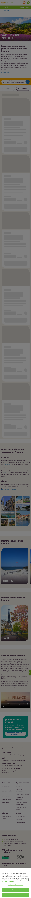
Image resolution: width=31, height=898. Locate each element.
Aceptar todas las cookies (15, 895)
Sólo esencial (15, 890)
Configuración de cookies (15, 885)
